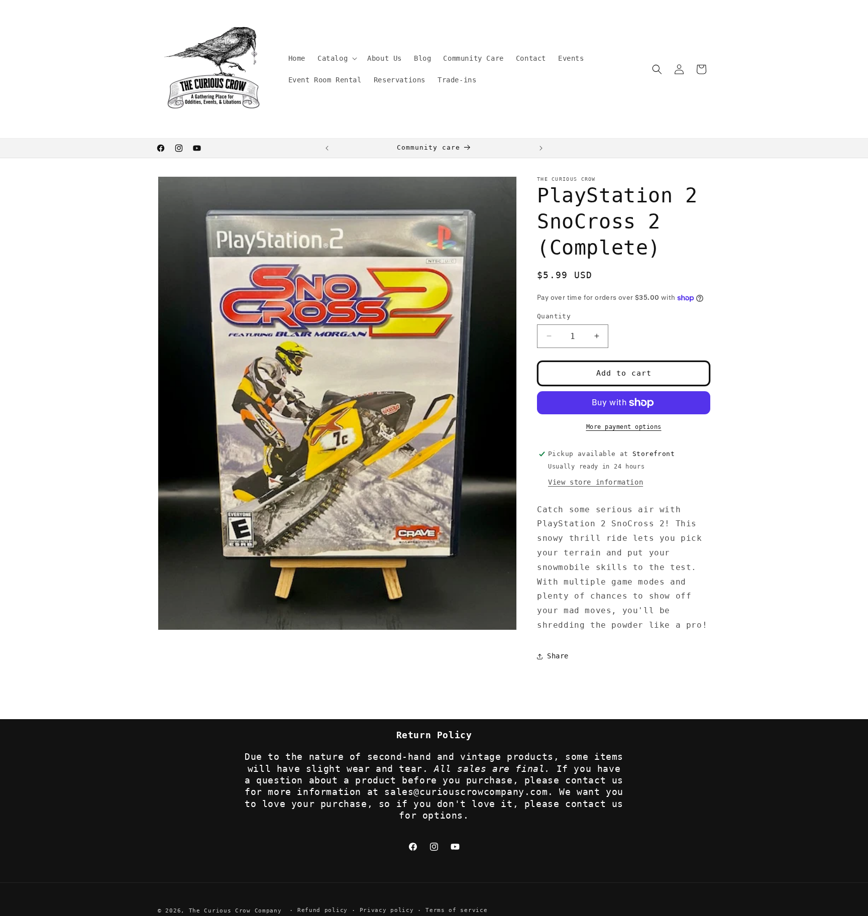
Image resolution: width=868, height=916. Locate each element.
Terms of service (456, 910)
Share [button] (558, 656)
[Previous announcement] (327, 148)
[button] (336, 58)
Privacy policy (387, 910)
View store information (595, 482)
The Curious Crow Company (235, 910)
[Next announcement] (541, 148)
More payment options (624, 426)
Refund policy (322, 910)
